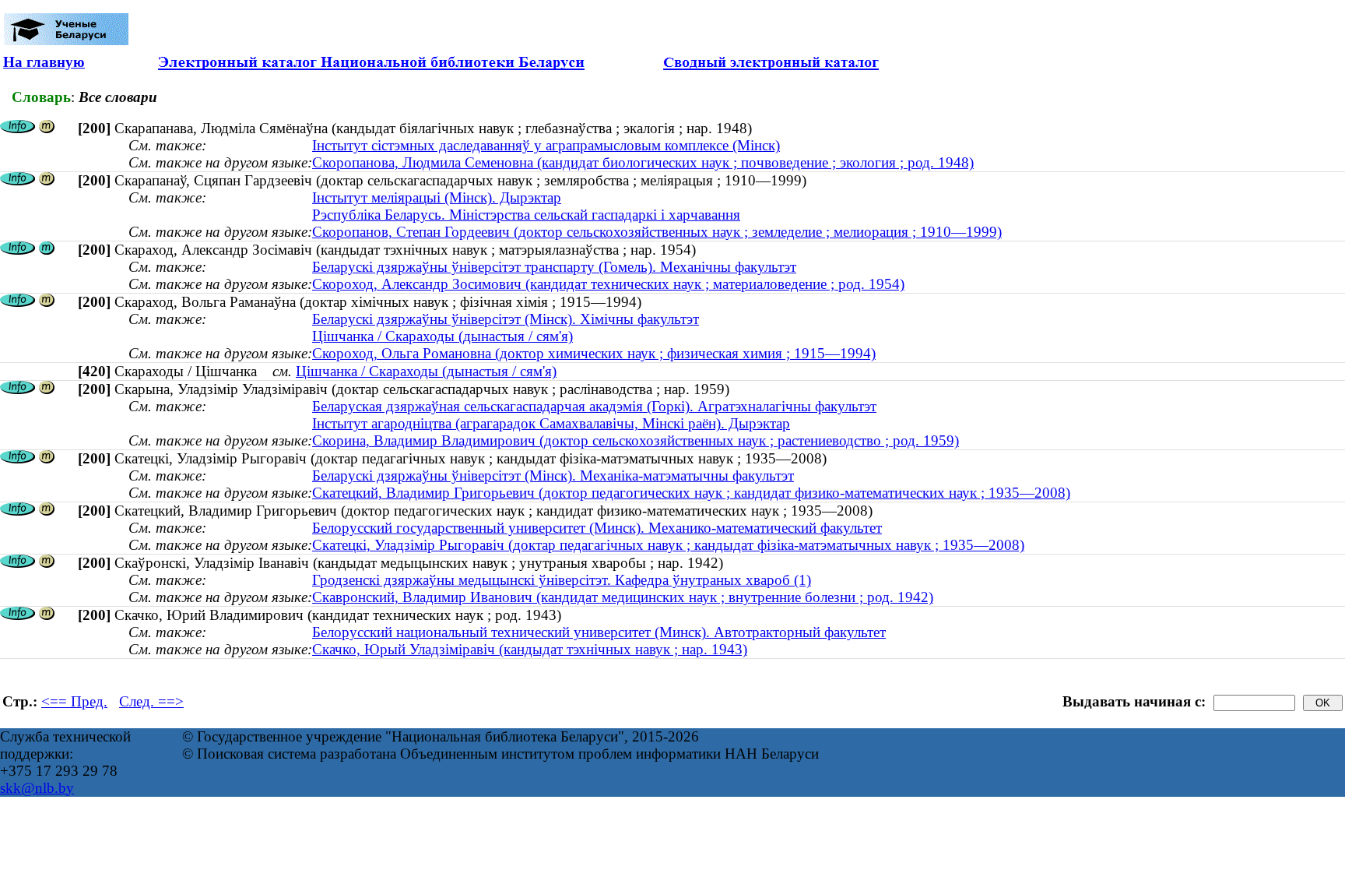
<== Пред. (74, 701)
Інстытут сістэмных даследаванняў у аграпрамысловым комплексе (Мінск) (546, 145)
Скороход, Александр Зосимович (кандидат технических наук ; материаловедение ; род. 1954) (608, 284)
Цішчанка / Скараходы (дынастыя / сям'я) (442, 336)
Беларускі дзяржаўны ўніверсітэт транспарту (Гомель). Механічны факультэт (554, 267)
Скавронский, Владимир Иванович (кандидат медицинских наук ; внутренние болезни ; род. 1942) (622, 597)
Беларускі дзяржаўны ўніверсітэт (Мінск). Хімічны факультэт (505, 319)
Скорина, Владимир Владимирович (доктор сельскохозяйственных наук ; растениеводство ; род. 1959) (635, 440)
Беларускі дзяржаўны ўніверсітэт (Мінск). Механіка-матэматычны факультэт (553, 475)
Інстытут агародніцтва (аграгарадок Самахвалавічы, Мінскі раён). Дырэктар (551, 423)
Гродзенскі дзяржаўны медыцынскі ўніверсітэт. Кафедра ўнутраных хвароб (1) (561, 580)
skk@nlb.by (37, 788)
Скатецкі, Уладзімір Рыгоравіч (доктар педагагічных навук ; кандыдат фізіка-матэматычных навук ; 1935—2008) (668, 545)
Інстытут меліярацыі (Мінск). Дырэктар (436, 197)
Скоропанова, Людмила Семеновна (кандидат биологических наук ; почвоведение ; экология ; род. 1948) (643, 162)
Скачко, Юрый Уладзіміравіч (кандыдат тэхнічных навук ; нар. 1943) (529, 649)
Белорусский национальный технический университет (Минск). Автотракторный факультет (599, 632)
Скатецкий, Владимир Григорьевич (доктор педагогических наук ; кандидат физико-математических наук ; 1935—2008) (691, 492)
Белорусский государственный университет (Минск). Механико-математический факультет (597, 528)
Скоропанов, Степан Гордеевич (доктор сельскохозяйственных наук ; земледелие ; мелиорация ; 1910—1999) (657, 232)
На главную (44, 62)
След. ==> (151, 701)
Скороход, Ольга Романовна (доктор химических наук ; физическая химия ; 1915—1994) (594, 353)
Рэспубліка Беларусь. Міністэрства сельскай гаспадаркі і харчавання (526, 214)
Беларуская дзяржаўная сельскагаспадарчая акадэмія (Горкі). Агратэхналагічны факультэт (594, 406)
